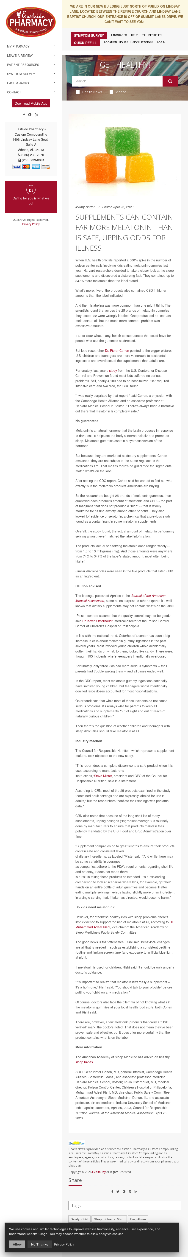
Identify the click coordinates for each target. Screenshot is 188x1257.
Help (134, 35)
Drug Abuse (138, 1219)
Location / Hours (116, 42)
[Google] (29, 114)
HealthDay (99, 1172)
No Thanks (39, 1244)
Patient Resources (23, 64)
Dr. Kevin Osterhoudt (97, 621)
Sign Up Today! (143, 42)
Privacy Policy (31, 224)
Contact (14, 92)
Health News (92, 92)
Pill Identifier (152, 35)
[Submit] (170, 81)
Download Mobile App (31, 103)
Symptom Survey (21, 74)
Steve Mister (103, 775)
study (113, 370)
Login (161, 42)
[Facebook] (24, 114)
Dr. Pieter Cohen (117, 350)
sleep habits (84, 1062)
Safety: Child (79, 1219)
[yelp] (36, 114)
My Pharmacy (18, 46)
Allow (17, 1244)
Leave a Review (20, 55)
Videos (121, 92)
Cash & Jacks (18, 83)
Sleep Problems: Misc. (109, 1219)
